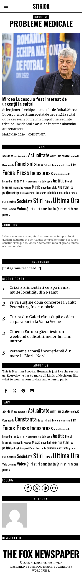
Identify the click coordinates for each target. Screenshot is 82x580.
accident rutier (20, 156)
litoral (68, 181)
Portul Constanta (37, 193)
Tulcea (48, 202)
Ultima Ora (66, 200)
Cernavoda (8, 165)
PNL (60, 187)
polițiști (15, 193)
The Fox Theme (41, 566)
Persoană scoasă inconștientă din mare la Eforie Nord (40, 353)
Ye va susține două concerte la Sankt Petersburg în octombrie (43, 304)
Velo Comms (9, 209)
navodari (46, 187)
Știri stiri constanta (41, 208)
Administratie (60, 156)
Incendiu (7, 181)
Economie (57, 165)
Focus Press (15, 172)
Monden (27, 187)
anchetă (74, 156)
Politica (68, 187)
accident (7, 155)
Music (36, 187)
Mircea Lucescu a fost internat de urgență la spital (34, 101)
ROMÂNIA (11, 202)
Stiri (38, 200)
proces (73, 193)
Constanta (36, 134)
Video (21, 208)
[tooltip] (6, 390)
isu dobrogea (45, 181)
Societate (25, 201)
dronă (48, 165)
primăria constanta (58, 192)
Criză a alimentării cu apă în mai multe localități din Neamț (40, 289)
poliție (6, 192)
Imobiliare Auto (62, 174)
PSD (4, 202)
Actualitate (38, 155)
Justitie (58, 180)
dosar (41, 164)
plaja (54, 187)
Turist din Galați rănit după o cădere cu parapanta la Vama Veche (43, 319)
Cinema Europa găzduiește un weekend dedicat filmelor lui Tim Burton (40, 336)
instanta (18, 181)
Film (73, 164)
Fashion (66, 165)
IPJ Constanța (31, 181)
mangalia (18, 187)
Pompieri (24, 193)
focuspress (41, 172)
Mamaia (7, 187)
